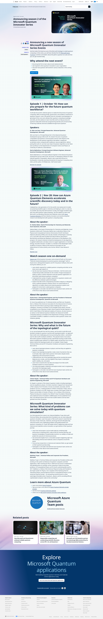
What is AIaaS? (85, 607)
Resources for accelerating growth (42, 601)
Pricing (35, 1)
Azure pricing (23, 601)
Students (69, 605)
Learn (51, 1)
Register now (34, 72)
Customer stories (7, 610)
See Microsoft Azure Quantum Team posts (56, 508)
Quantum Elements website (48, 491)
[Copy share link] (21, 43)
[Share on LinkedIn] (28, 43)
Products (24, 1)
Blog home (16, 6)
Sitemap (50, 616)
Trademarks (71, 616)
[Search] (89, 7)
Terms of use (66, 616)
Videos (69, 610)
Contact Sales (59, 1)
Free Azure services (24, 603)
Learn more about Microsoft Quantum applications (51, 580)
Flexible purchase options (25, 605)
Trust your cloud (7, 607)
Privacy (61, 616)
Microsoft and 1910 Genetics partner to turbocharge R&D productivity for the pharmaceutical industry (77, 540)
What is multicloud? (86, 601)
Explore (20, 1)
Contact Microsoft (56, 616)
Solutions (30, 1)
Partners (40, 1)
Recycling (82, 616)
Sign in (73, 1)
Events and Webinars (71, 607)
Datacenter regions (8, 605)
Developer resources (71, 603)
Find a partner (54, 603)
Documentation (70, 599)
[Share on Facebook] (23, 43)
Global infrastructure (8, 603)
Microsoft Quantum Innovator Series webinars (53, 492)
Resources (46, 1)
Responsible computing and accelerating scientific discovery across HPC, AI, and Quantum (49, 540)
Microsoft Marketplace (55, 601)
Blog (68, 601)
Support (54, 1)
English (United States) (10, 616)
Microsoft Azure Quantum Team (20, 27)
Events (26, 49)
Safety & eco (77, 616)
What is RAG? (85, 612)
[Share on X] (25, 43)
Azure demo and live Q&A (41, 607)
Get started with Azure (67, 1)
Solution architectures (40, 603)
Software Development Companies (57, 599)
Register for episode (35, 164)
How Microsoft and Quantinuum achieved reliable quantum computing (23, 540)
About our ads (87, 616)
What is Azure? (7, 599)
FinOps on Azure (24, 607)
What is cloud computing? (87, 599)
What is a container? (86, 610)
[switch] (94, 1)
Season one (33, 259)
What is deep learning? (86, 605)
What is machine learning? (87, 603)
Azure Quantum (24, 54)
